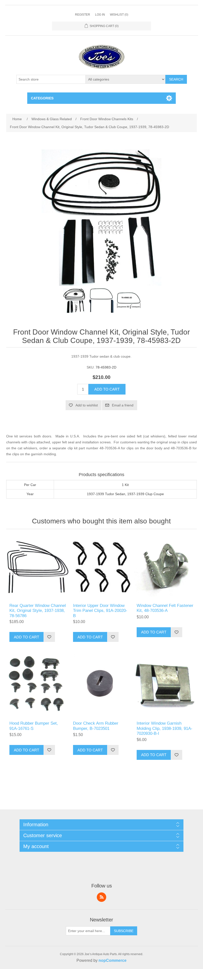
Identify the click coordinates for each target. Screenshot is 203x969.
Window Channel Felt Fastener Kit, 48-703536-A (165, 608)
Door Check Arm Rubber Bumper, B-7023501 (95, 726)
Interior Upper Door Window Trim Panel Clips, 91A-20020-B (100, 610)
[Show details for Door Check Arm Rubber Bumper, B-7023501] (101, 685)
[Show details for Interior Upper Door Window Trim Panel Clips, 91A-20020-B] (101, 567)
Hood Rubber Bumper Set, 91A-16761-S (33, 726)
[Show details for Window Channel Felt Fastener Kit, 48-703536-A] (165, 567)
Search (176, 79)
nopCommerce (113, 960)
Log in (100, 14)
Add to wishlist (87, 405)
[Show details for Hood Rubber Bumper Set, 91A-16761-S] (38, 685)
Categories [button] (42, 98)
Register (82, 14)
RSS (101, 897)
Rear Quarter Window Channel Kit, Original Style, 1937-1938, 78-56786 (37, 610)
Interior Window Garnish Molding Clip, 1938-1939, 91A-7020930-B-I (164, 728)
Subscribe (123, 931)
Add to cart (107, 389)
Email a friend (122, 405)
